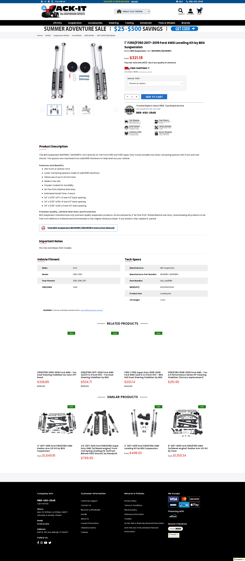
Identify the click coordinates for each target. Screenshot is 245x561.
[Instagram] (45, 1)
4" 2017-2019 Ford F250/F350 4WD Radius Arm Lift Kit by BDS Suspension (54, 448)
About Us (85, 519)
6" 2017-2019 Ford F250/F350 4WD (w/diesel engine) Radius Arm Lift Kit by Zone (188, 448)
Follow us (60, 1)
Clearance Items (88, 527)
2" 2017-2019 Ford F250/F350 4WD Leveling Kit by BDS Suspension (141, 447)
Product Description (53, 146)
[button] (118, 72)
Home (39, 35)
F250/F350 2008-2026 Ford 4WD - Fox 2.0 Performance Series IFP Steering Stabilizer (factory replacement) (187, 375)
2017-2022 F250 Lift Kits (106, 35)
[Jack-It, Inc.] (67, 11)
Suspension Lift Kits (61, 35)
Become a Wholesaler (90, 510)
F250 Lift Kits (89, 35)
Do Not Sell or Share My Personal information (144, 523)
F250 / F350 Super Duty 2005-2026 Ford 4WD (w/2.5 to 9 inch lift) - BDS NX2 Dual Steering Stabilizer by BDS (143, 375)
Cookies (127, 519)
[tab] (55, 146)
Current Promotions (90, 523)
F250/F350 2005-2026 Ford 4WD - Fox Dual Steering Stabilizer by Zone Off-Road (57, 375)
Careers (84, 532)
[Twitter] (49, 1)
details (134, 1)
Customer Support (89, 501)
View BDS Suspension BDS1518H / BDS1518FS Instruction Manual (80, 227)
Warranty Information (134, 514)
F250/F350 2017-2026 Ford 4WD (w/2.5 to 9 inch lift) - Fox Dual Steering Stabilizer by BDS (97, 375)
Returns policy (130, 510)
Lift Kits (48, 35)
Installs (84, 514)
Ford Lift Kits (76, 35)
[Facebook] (42, 1)
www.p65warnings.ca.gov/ (92, 310)
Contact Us (86, 505)
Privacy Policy (130, 501)
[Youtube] (52, 1)
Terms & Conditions (133, 505)
